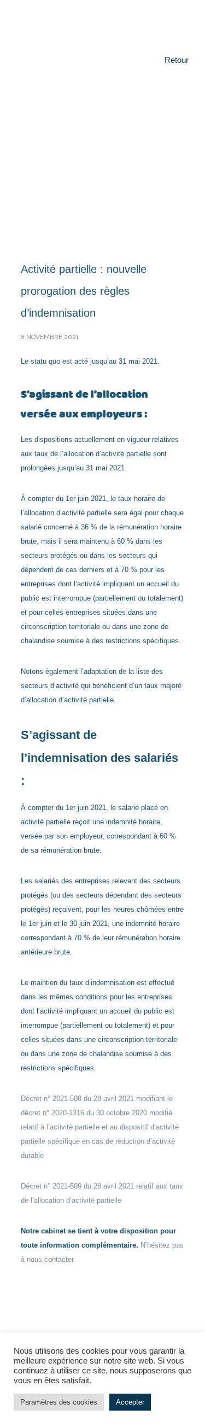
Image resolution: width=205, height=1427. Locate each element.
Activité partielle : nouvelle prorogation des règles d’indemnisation (84, 291)
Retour (177, 60)
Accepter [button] (130, 1402)
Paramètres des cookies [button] (58, 1402)
